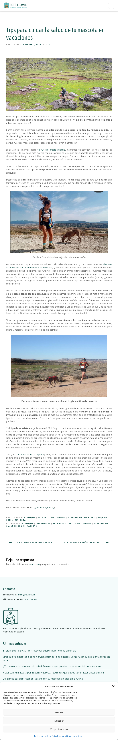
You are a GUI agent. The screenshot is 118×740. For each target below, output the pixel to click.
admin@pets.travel (25, 594)
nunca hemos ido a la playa (30, 454)
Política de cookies (42, 736)
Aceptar (59, 712)
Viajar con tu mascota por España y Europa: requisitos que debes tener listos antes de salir (53, 672)
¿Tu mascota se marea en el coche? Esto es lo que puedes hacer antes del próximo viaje (52, 666)
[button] (113, 686)
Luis (50, 44)
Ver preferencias (59, 729)
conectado (34, 564)
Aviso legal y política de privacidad (67, 736)
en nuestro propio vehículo (51, 149)
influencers (43, 523)
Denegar (59, 720)
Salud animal (57, 517)
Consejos (29, 517)
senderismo (101, 523)
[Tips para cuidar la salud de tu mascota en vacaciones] (59, 60)
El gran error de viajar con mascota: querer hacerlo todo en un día (39, 650)
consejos (27, 523)
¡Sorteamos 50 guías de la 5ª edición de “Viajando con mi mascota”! (87, 542)
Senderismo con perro (81, 517)
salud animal (83, 523)
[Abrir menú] (111, 6)
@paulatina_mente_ (44, 507)
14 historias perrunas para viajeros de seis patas (36, 542)
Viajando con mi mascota (21, 526)
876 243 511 (31, 599)
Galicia (42, 517)
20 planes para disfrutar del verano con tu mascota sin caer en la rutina (43, 678)
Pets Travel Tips (63, 523)
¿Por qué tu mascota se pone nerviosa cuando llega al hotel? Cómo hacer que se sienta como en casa (56, 658)
